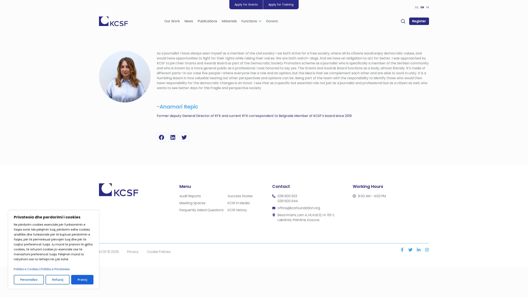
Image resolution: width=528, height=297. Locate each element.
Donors (272, 21)
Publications (207, 21)
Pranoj (82, 280)
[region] (53, 249)
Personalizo (29, 280)
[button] (161, 137)
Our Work (172, 21)
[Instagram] (427, 250)
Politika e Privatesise (55, 269)
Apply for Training (280, 4)
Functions (249, 21)
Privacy (133, 251)
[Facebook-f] (402, 250)
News (188, 21)
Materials (229, 21)
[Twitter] (410, 250)
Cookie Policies (159, 251)
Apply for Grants (246, 4)
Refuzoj (57, 280)
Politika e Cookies (26, 269)
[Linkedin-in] (419, 250)
